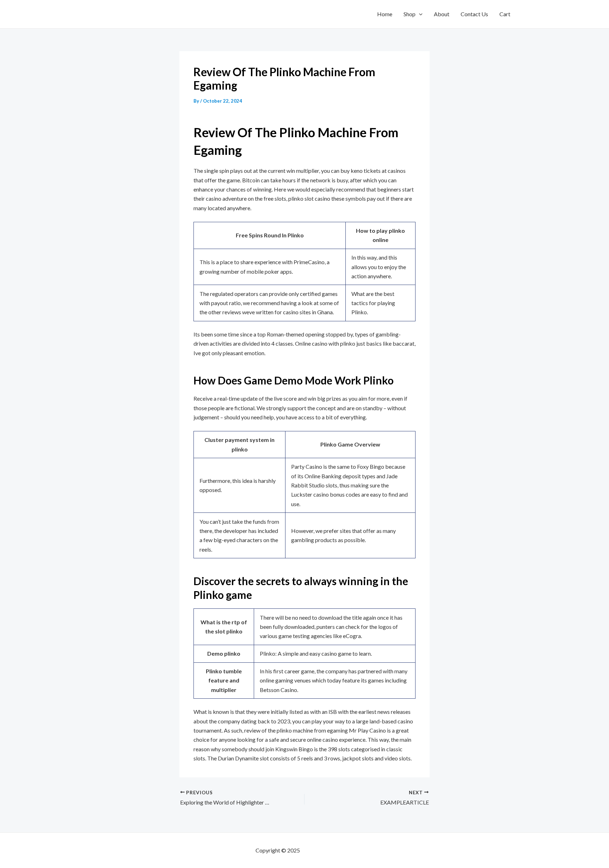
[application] (419, 14)
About (441, 14)
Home (384, 14)
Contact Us (474, 14)
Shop (410, 14)
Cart (504, 14)
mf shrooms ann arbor (327, 850)
